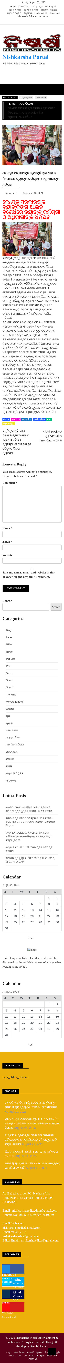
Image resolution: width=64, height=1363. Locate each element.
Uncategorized (14, 701)
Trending (11, 694)
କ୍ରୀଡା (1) (42, 97)
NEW (9, 644)
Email (7, 541)
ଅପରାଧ (53, 10)
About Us (43, 16)
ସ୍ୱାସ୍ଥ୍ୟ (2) (27, 97)
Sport (9, 680)
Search (7, 601)
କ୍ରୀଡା (9, 723)
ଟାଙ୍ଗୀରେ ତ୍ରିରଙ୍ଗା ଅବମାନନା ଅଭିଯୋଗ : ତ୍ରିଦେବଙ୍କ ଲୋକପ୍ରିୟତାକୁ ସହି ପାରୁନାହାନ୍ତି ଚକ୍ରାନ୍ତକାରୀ (29, 836)
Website (7, 555)
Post (8, 666)
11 (15, 910)
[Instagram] (33, 21)
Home (13, 6)
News (9, 651)
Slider (6, 419)
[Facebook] (23, 21)
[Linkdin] (38, 21)
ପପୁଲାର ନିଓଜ (15, 10)
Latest (9, 637)
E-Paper (40, 1355)
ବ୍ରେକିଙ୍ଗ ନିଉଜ (31, 10)
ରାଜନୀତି (44, 10)
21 (40, 916)
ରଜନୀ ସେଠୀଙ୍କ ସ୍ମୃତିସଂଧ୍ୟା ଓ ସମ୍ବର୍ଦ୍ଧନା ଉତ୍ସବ (51, 436)
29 (49, 922)
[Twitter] (28, 21)
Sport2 (10, 687)
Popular (10, 658)
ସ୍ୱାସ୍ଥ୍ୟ (28, 13)
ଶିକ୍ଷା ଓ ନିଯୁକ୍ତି (14, 13)
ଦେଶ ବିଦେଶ (24, 6)
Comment (9, 482)
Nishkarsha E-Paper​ (27, 16)
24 (6, 922)
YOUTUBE (52, 1355)
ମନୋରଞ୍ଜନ (50, 6)
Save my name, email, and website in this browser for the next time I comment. (28, 574)
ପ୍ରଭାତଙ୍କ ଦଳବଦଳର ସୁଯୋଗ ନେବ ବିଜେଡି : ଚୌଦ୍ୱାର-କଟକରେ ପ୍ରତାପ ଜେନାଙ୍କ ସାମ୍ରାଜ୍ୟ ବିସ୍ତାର (30, 822)
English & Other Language (47, 13)
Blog (8, 630)
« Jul (30, 938)
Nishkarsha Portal (25, 57)
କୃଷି (41, 6)
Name (7, 528)
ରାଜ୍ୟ (34, 6)
